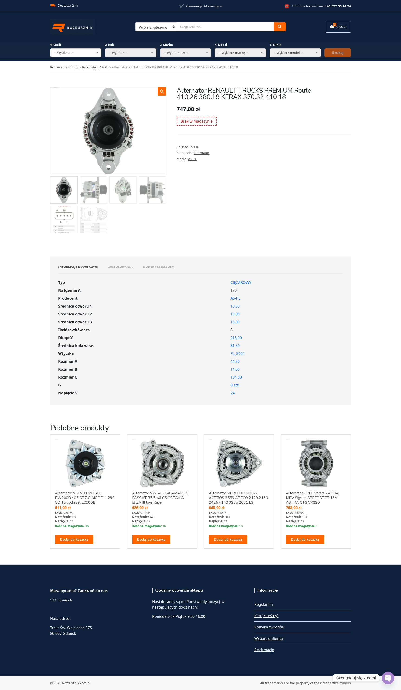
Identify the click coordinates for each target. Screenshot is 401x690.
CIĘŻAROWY (240, 282)
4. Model (221, 45)
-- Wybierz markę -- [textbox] (233, 52)
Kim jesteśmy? (266, 615)
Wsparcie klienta (268, 638)
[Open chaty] (388, 678)
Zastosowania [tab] (120, 267)
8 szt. (234, 385)
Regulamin (263, 604)
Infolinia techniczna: (317, 6)
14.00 (235, 369)
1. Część (55, 45)
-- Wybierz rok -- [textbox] (176, 52)
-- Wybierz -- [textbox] (63, 52)
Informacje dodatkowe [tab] (78, 267)
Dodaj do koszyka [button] (74, 539)
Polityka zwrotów (269, 627)
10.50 (235, 306)
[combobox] (75, 52)
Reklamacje (264, 649)
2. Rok (109, 45)
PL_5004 (237, 353)
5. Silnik (275, 45)
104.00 (236, 377)
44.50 (235, 361)
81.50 (235, 345)
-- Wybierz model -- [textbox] (288, 52)
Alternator (201, 153)
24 (232, 392)
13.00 (235, 314)
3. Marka (166, 45)
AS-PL (192, 159)
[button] (162, 91)
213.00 (236, 337)
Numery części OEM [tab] (158, 267)
